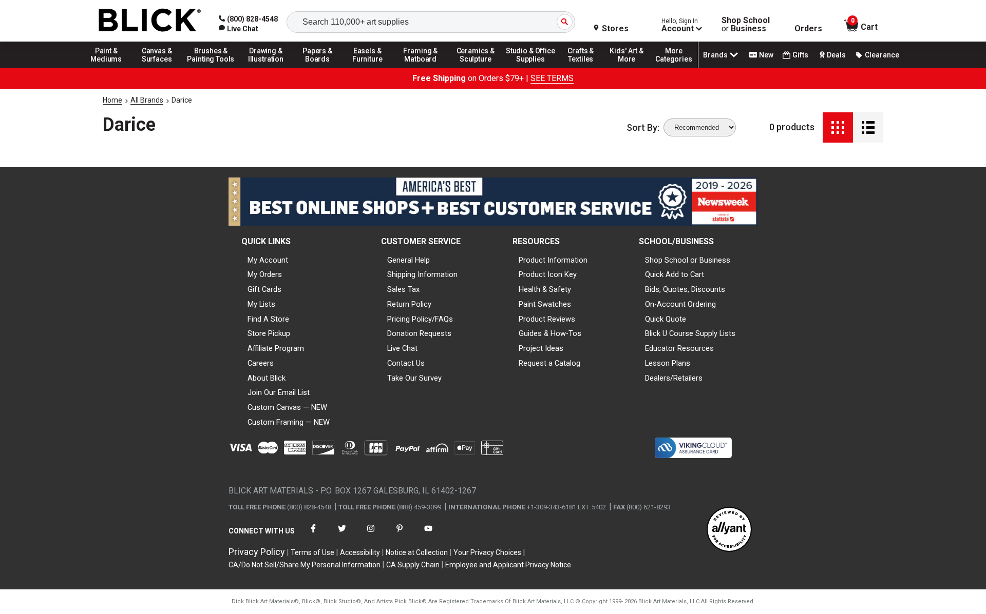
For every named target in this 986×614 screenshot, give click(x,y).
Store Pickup (269, 333)
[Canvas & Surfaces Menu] (157, 68)
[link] (238, 29)
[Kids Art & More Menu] (631, 68)
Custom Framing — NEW (289, 422)
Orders (808, 29)
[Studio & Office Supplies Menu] (530, 68)
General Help (408, 260)
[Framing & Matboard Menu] (420, 68)
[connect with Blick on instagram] (371, 535)
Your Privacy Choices (487, 552)
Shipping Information (422, 274)
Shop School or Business (687, 260)
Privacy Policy (257, 551)
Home (112, 100)
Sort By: (643, 127)
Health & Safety (545, 289)
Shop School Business (746, 24)
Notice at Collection (417, 552)
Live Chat (402, 348)
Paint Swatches (545, 304)
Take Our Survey (414, 378)
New (766, 55)
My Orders (265, 274)
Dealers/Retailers (674, 378)
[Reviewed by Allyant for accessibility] (729, 530)
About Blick (267, 378)
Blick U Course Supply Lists (690, 333)
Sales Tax (403, 289)
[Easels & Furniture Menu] (369, 68)
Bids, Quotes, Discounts (685, 289)
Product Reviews (547, 319)
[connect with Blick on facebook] (313, 535)
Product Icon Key (548, 274)
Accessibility (360, 552)
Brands (715, 55)
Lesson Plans (667, 363)
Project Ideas (541, 348)
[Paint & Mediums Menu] (110, 68)
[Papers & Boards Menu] (321, 68)
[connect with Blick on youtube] (428, 535)
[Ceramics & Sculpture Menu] (475, 68)
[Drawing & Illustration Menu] (266, 68)
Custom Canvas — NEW (287, 407)
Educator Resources (679, 348)
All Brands (146, 100)
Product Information (553, 260)
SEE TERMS (552, 78)
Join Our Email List (279, 392)
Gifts (800, 55)
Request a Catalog (549, 363)
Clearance (882, 55)
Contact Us (406, 363)
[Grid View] (838, 127)
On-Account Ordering (680, 304)
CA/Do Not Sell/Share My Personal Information (305, 565)
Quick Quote (665, 319)
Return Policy (409, 304)
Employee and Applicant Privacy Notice (508, 565)
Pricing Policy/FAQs (420, 319)
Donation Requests (419, 333)
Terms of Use (312, 552)
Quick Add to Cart (674, 274)
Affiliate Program (276, 348)
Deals (836, 55)
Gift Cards (264, 289)
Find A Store (268, 319)
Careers (261, 363)
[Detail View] (868, 127)
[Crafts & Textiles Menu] (585, 68)
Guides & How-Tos (550, 333)
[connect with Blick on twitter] (342, 535)
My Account (268, 260)
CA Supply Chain (413, 565)
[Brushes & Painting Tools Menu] (211, 68)
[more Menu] (674, 68)
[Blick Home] (150, 20)
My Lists (261, 304)
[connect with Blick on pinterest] (399, 535)
